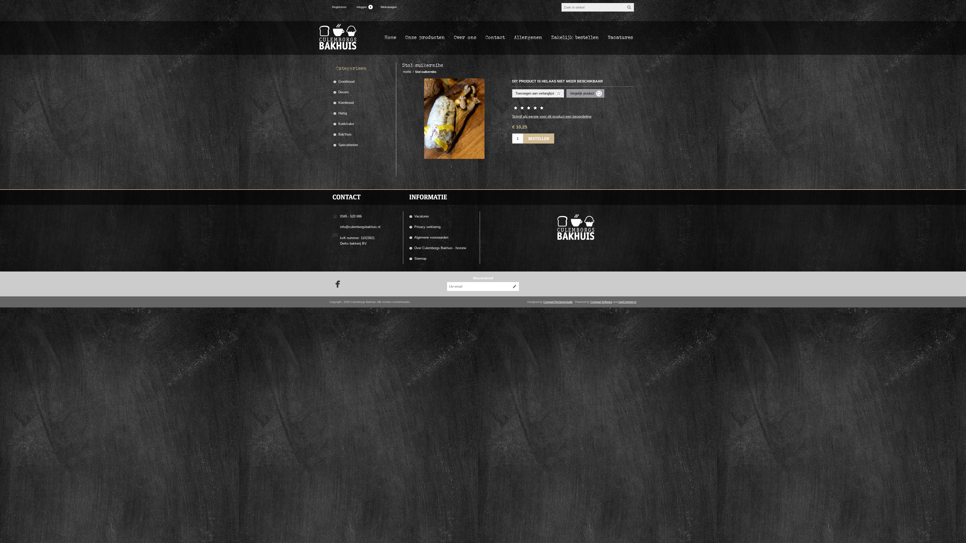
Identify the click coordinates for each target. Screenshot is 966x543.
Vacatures (421, 216)
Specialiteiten (348, 145)
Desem (343, 92)
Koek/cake (346, 124)
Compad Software (601, 301)
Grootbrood (346, 81)
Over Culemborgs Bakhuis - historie (440, 248)
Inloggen (361, 7)
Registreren (339, 7)
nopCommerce (627, 301)
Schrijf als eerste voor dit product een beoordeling (551, 116)
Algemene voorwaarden (431, 237)
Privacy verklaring (427, 227)
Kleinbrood (346, 103)
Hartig (342, 113)
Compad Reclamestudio (558, 301)
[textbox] (593, 7)
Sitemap (420, 258)
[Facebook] (336, 284)
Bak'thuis (345, 134)
